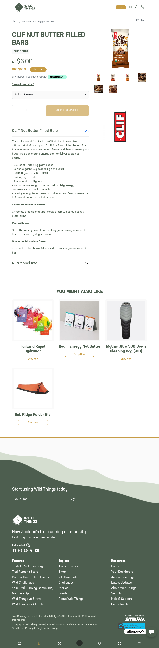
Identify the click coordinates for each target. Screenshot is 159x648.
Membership (20, 593)
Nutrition (26, 22)
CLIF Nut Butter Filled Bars (35, 131)
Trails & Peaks (68, 566)
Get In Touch (119, 604)
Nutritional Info (24, 263)
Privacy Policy (33, 628)
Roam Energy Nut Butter (79, 347)
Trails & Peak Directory (27, 566)
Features (18, 561)
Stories (63, 588)
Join (121, 7)
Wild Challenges (23, 582)
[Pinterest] (25, 551)
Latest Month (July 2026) (50, 616)
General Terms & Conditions (61, 624)
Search (116, 593)
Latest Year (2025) (76, 616)
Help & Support (121, 599)
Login (115, 566)
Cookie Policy (50, 628)
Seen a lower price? (23, 84)
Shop (14, 22)
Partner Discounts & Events (30, 577)
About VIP (38, 69)
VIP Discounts (68, 577)
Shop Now (33, 359)
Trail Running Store (25, 571)
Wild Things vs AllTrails (27, 604)
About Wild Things (71, 599)
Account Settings (123, 577)
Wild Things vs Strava (26, 599)
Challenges (66, 582)
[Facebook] (14, 551)
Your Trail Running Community (33, 588)
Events (63, 593)
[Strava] (31, 551)
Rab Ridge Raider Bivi (33, 415)
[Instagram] (20, 551)
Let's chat (19, 545)
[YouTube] (37, 551)
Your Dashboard (122, 571)
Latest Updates (121, 582)
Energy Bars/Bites (44, 22)
